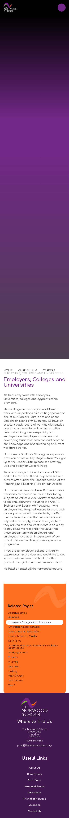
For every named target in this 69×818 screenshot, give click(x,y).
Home (8, 370)
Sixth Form (34, 780)
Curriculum (27, 370)
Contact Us (34, 811)
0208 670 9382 (34, 741)
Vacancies (34, 805)
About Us (34, 768)
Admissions (34, 792)
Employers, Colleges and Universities (33, 373)
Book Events (34, 774)
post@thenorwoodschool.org (34, 745)
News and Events (34, 786)
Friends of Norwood (34, 799)
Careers (49, 370)
